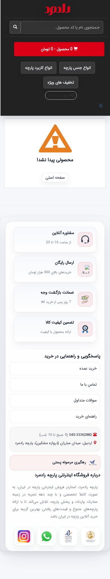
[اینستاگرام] (24, 536)
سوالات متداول (85, 400)
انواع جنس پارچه (77, 68)
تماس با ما (88, 384)
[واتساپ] (46, 536)
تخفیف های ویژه (61, 82)
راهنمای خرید (86, 416)
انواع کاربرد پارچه (38, 68)
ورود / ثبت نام (59, 95)
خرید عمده (88, 368)
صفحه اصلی (55, 177)
